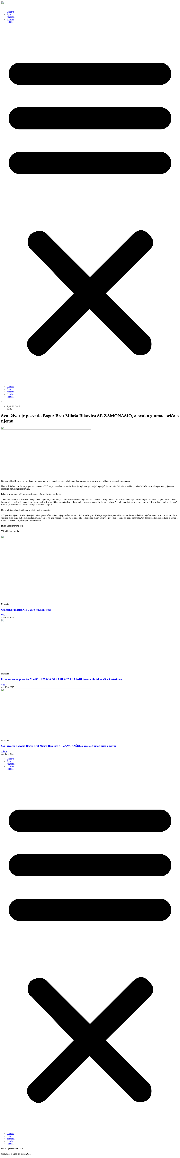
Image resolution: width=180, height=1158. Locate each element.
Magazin (10, 17)
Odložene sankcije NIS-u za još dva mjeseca (26, 609)
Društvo (10, 12)
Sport (9, 14)
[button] (90, 204)
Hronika (10, 19)
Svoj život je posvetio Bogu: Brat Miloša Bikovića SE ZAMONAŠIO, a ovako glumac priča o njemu (59, 745)
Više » (4, 615)
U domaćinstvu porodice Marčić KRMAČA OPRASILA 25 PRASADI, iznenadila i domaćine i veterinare (61, 679)
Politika (10, 22)
